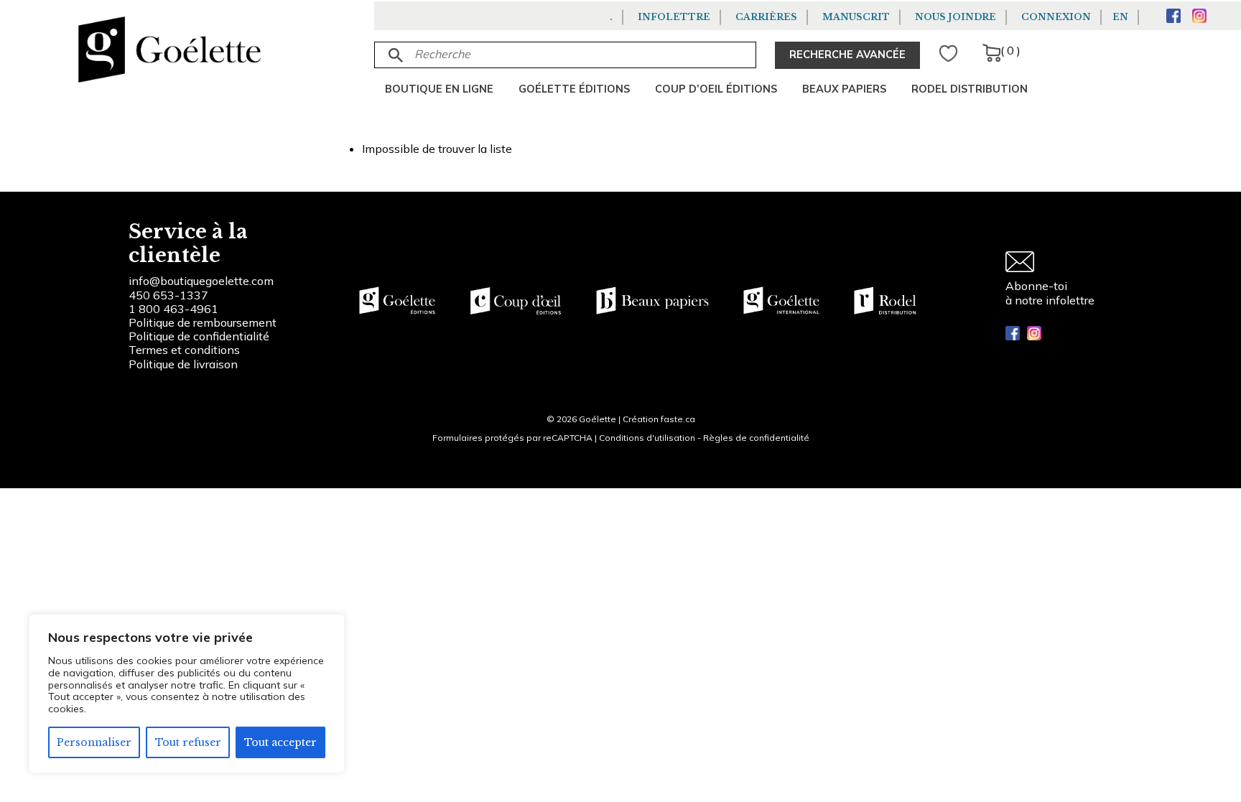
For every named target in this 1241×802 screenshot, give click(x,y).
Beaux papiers (844, 89)
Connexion (1056, 16)
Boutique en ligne (439, 89)
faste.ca (678, 419)
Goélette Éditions (574, 89)
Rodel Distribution (969, 89)
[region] (187, 693)
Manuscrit (856, 16)
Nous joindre (955, 16)
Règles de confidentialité (756, 437)
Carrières (766, 16)
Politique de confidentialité (199, 336)
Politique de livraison (183, 364)
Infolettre (674, 16)
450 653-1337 (168, 295)
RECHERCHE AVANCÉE (847, 54)
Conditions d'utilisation (647, 437)
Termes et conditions (184, 349)
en (1120, 16)
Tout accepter (280, 742)
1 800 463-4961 (173, 309)
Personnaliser (94, 742)
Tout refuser (188, 742)
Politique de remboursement (202, 322)
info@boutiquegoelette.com (201, 281)
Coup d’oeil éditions (716, 89)
